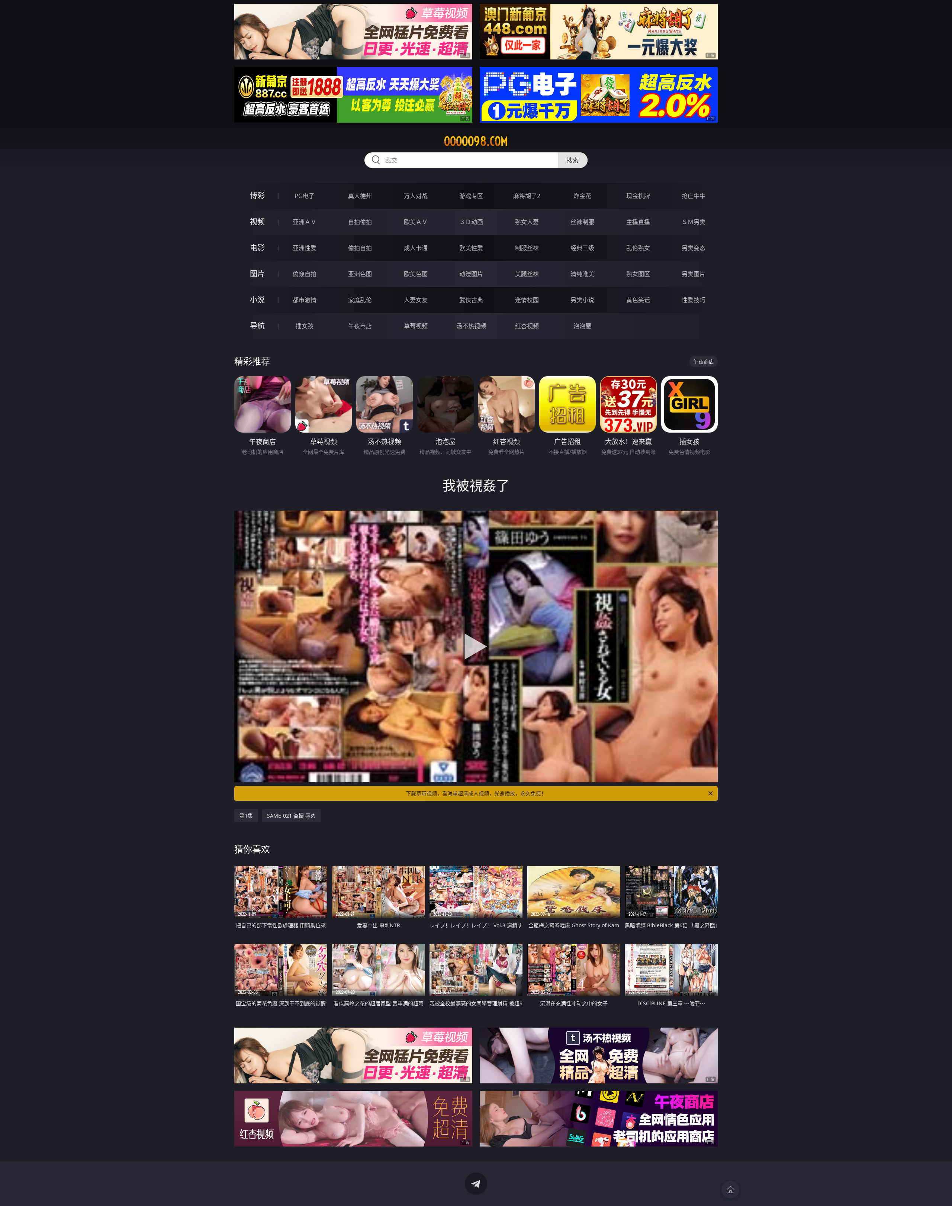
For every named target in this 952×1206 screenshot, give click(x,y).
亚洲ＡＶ (304, 222)
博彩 (257, 196)
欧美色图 (416, 274)
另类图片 (693, 274)
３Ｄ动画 (471, 222)
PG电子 (305, 196)
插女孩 (304, 326)
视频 (257, 222)
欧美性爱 (471, 248)
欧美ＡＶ (416, 222)
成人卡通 (416, 248)
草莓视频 (416, 326)
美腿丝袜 (527, 274)
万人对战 (416, 196)
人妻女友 (416, 300)
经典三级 (582, 248)
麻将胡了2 (526, 196)
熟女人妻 (527, 222)
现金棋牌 (638, 196)
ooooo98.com (476, 141)
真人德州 (360, 196)
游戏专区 (471, 196)
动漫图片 (471, 274)
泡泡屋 (582, 326)
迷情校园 (527, 300)
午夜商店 (360, 326)
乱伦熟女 (638, 248)
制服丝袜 (527, 248)
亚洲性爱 (304, 248)
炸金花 (582, 196)
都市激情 (304, 300)
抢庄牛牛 (693, 196)
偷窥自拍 (304, 274)
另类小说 (582, 300)
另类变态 (693, 248)
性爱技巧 (693, 300)
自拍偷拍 (360, 222)
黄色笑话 (638, 300)
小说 (257, 300)
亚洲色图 (360, 274)
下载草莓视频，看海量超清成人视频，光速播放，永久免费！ (476, 793)
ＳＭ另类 (693, 222)
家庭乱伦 (360, 300)
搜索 (573, 160)
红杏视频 (527, 326)
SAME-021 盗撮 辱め (291, 815)
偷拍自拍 (360, 248)
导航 (257, 326)
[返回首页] (730, 1190)
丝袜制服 (582, 222)
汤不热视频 (471, 326)
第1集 (246, 815)
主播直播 (638, 222)
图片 (257, 274)
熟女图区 (638, 274)
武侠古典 (471, 300)
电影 (257, 248)
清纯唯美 (582, 274)
